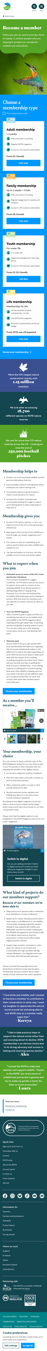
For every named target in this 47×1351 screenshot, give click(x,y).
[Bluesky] (20, 1196)
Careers (6, 1155)
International (8, 1269)
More (27, 1288)
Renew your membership (16, 1106)
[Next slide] (41, 720)
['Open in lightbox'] (24, 721)
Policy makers (9, 1225)
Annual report (9, 1169)
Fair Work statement (36, 1326)
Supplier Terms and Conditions (26, 1321)
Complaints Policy (8, 1321)
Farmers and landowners (13, 1216)
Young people (9, 1234)
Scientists (7, 1220)
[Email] (42, 1196)
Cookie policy (23, 1316)
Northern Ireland (10, 1264)
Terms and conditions (9, 1316)
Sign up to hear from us (13, 1146)
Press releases (9, 1178)
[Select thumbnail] (11, 738)
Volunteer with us (10, 1151)
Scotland (6, 1255)
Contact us (10, 1109)
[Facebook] (5, 1196)
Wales (5, 1260)
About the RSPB (10, 1164)
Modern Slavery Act (21, 1326)
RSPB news (7, 1160)
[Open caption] (42, 730)
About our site (7, 1326)
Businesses (7, 1229)
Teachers (6, 1211)
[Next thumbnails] (42, 738)
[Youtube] (34, 1196)
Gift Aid (6, 1183)
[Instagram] (12, 1196)
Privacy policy (35, 1316)
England (6, 1251)
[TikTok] (27, 1196)
